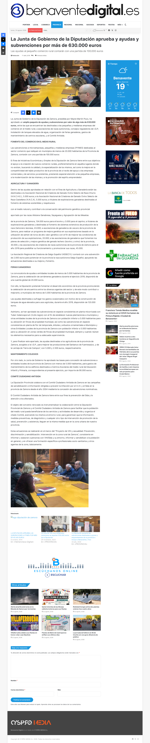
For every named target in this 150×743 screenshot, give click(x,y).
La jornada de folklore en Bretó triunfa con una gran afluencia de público (85, 635)
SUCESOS (90, 25)
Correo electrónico (18, 690)
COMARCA (45, 25)
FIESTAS (111, 25)
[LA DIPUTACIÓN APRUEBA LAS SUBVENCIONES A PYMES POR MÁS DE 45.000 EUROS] (25, 524)
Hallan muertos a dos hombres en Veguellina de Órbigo (62, 30)
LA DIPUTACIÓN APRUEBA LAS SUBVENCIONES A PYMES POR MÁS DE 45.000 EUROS (24, 535)
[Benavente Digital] (75, 10)
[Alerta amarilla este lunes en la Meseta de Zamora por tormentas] (25, 597)
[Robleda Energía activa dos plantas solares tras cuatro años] (87, 597)
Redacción (15, 55)
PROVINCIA (57, 25)
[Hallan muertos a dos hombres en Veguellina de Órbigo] (112, 340)
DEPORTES (101, 25)
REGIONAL (68, 25)
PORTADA (26, 25)
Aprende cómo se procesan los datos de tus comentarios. (61, 704)
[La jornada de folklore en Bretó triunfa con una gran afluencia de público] (87, 623)
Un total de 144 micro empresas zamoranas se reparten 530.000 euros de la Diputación (55, 535)
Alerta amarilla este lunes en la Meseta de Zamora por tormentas (128, 328)
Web (59, 690)
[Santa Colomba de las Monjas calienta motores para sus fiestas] (56, 597)
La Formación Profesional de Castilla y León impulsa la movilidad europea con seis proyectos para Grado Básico (129, 369)
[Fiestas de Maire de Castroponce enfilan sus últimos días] (56, 623)
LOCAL (35, 25)
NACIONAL (79, 25)
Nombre (14, 680)
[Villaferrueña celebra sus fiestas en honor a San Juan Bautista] (25, 623)
